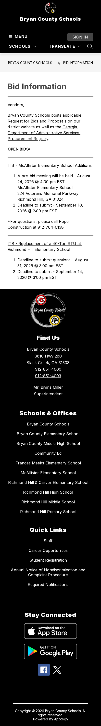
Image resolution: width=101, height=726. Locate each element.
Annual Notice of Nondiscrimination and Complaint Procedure (48, 572)
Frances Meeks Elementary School (48, 463)
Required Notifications (48, 584)
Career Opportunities (48, 550)
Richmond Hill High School (48, 492)
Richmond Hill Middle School (48, 502)
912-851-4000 (48, 369)
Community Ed (48, 453)
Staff (48, 540)
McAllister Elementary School (48, 472)
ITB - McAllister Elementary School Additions (50, 165)
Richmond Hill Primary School (48, 511)
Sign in (80, 37)
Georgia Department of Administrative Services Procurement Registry (44, 132)
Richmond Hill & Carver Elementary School (48, 482)
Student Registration (48, 560)
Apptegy (61, 719)
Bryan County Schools (30, 63)
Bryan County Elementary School (48, 433)
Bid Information (78, 63)
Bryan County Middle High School (48, 443)
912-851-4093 (48, 375)
